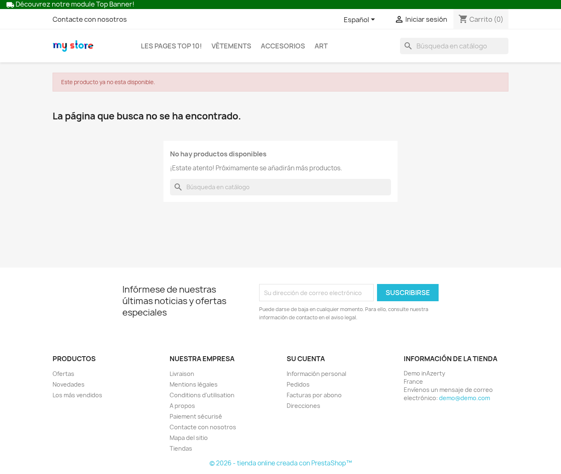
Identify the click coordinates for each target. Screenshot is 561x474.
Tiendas (181, 448)
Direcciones (303, 406)
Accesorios (283, 45)
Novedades (69, 384)
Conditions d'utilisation (202, 395)
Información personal (316, 374)
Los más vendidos (77, 395)
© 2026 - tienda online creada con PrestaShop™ (280, 463)
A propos (182, 406)
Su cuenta (306, 358)
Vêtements (231, 45)
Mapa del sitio (189, 438)
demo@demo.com (464, 398)
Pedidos (298, 384)
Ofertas (63, 374)
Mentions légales (194, 384)
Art (321, 45)
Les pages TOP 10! (171, 45)
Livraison (182, 374)
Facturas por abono (314, 395)
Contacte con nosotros (90, 19)
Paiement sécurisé (196, 416)
